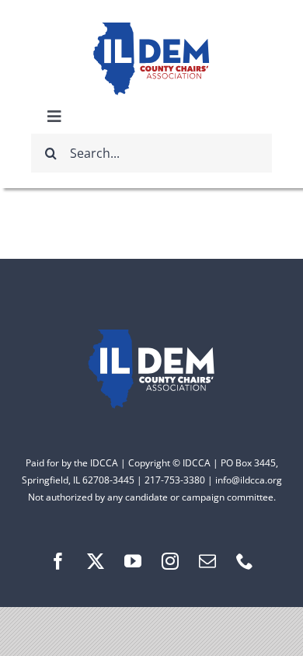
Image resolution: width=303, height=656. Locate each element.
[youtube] (133, 561)
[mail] (207, 561)
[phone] (244, 561)
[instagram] (170, 561)
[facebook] (58, 561)
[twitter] (95, 561)
